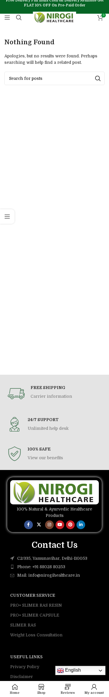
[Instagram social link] (49, 524)
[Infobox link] (54, 393)
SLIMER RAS (23, 625)
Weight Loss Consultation (36, 635)
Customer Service (32, 595)
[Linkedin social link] (80, 524)
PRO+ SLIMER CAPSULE (34, 615)
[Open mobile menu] (7, 17)
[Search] (19, 17)
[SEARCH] (98, 78)
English (72, 670)
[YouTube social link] (60, 524)
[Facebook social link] (28, 524)
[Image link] (54, 492)
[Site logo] (54, 17)
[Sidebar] (7, 216)
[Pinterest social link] (70, 524)
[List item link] (54, 567)
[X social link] (39, 524)
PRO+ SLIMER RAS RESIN (36, 605)
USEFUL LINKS (26, 656)
